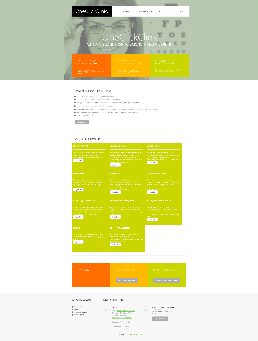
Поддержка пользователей (164, 62)
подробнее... (81, 122)
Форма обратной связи (127, 280)
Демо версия (178, 11)
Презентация (156, 309)
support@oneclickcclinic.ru (122, 318)
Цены (76, 309)
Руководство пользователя (162, 311)
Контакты (162, 11)
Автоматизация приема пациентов (129, 62)
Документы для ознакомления (163, 307)
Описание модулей (144, 11)
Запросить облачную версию (166, 280)
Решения (126, 11)
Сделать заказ (160, 319)
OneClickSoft (125, 326)
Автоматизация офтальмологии (87, 62)
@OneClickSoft (125, 322)
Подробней (78, 160)
